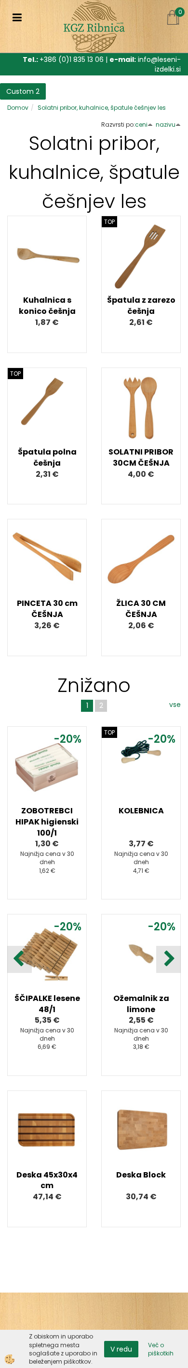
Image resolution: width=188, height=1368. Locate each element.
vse (175, 704)
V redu (121, 1349)
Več (47, 266)
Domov (17, 107)
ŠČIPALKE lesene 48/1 (47, 1004)
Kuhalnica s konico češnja (47, 305)
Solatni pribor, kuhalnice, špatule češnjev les (102, 107)
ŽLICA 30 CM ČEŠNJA (141, 609)
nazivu (165, 124)
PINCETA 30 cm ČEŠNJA (47, 609)
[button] (168, 959)
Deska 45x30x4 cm (47, 1180)
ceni (141, 124)
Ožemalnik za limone (141, 1004)
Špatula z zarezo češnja (141, 305)
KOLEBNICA (141, 810)
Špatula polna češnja (47, 457)
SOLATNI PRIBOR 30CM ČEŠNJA (141, 457)
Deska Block (141, 1174)
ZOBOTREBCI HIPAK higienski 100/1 (47, 821)
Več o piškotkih (161, 1349)
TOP (109, 222)
